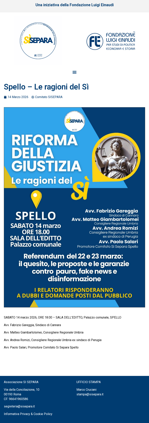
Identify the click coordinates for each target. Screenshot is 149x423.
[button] (74, 72)
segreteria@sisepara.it (19, 406)
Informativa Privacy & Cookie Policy (28, 414)
